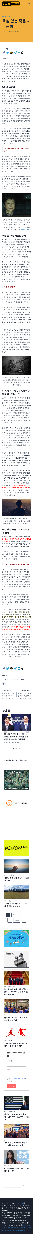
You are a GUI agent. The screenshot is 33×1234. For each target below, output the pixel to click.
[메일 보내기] (19, 53)
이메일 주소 (10, 1061)
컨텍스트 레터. (8, 986)
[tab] (13, 748)
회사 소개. (20, 1203)
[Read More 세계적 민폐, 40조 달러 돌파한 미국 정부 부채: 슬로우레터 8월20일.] (16, 1103)
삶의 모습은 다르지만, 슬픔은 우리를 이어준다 (15, 1018)
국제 (5, 1015)
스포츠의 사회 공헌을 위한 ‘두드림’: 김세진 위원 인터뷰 (24, 694)
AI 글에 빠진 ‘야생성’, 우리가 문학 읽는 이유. (16, 1169)
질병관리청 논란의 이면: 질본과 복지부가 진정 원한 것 (8, 694)
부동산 (6, 901)
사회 (3, 16)
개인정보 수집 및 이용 (19, 1079)
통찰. (10, 901)
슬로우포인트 (7, 875)
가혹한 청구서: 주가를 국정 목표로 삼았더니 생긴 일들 (16, 1143)
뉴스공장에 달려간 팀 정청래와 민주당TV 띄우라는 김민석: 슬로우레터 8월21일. (16, 992)
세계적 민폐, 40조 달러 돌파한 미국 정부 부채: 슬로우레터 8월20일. (16, 1117)
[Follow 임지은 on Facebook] (3, 683)
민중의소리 (24, 229)
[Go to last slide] (5, 730)
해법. (13, 901)
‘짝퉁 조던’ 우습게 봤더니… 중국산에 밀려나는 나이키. (15, 1044)
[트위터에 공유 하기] (8, 53)
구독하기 (11, 1086)
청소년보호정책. (13, 1228)
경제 (5, 1140)
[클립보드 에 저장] (23, 53)
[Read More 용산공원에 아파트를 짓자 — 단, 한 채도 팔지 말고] (16, 892)
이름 (8, 1069)
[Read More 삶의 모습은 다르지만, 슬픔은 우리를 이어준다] (16, 1006)
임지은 (4, 31)
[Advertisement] (16, 825)
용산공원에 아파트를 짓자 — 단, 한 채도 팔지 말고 (15, 904)
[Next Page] (24, 920)
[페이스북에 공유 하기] (4, 53)
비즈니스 (9, 1040)
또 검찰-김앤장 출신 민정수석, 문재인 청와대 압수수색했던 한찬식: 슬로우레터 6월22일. (16, 736)
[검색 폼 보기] (26, 3)
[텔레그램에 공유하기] (15, 53)
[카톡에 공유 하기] (11, 53)
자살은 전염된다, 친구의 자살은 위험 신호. (16, 879)
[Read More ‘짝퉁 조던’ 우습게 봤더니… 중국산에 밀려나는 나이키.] (16, 1032)
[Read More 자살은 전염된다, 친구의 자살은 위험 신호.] (16, 866)
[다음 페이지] (27, 730)
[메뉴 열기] (29, 3)
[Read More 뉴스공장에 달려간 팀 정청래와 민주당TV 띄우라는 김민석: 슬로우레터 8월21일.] (16, 978)
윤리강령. (8, 1230)
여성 (6, 16)
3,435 (17, 920)
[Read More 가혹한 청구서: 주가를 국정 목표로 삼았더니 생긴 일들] (16, 1131)
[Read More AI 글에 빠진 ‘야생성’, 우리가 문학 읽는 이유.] (16, 1157)
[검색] (23, 1186)
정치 (10, 16)
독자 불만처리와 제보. (19, 1230)
